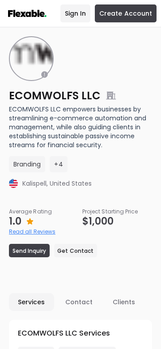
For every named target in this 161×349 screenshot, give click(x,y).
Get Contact (75, 251)
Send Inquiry (30, 251)
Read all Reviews (32, 231)
